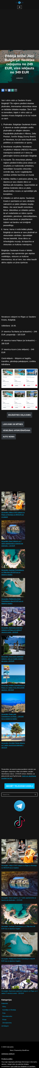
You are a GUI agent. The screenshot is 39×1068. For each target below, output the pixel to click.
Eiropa (4, 1019)
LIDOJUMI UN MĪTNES (13, 424)
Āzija (3, 1013)
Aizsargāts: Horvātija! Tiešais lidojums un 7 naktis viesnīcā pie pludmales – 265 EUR (13, 745)
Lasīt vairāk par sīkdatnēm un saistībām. (23, 1066)
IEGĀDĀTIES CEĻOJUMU (19, 415)
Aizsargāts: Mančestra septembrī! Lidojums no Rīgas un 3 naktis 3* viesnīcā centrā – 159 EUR (11, 630)
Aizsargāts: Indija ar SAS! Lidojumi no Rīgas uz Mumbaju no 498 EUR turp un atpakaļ (13, 515)
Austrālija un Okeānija (9, 1010)
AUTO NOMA (8, 437)
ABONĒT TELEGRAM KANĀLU (19, 786)
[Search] (35, 794)
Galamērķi (4, 1003)
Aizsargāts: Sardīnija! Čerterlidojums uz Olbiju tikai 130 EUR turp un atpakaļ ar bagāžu (12, 572)
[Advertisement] (19, 29)
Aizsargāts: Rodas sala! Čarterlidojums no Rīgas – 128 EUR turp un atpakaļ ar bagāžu (12, 716)
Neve (11, 1050)
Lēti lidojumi (5, 1026)
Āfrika (4, 1006)
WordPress (25, 1050)
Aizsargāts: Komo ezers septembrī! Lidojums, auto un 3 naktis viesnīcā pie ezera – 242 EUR (12, 659)
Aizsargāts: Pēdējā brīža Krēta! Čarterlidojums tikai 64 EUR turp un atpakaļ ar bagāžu (12, 601)
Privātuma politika (6, 1059)
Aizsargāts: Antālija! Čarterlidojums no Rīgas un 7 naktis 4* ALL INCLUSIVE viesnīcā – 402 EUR (13, 688)
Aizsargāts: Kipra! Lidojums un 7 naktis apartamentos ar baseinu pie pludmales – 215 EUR (12, 543)
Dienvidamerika (7, 1016)
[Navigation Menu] (19, 7)
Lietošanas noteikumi (7, 1054)
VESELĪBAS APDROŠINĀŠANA (16, 430)
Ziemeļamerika (7, 1023)
